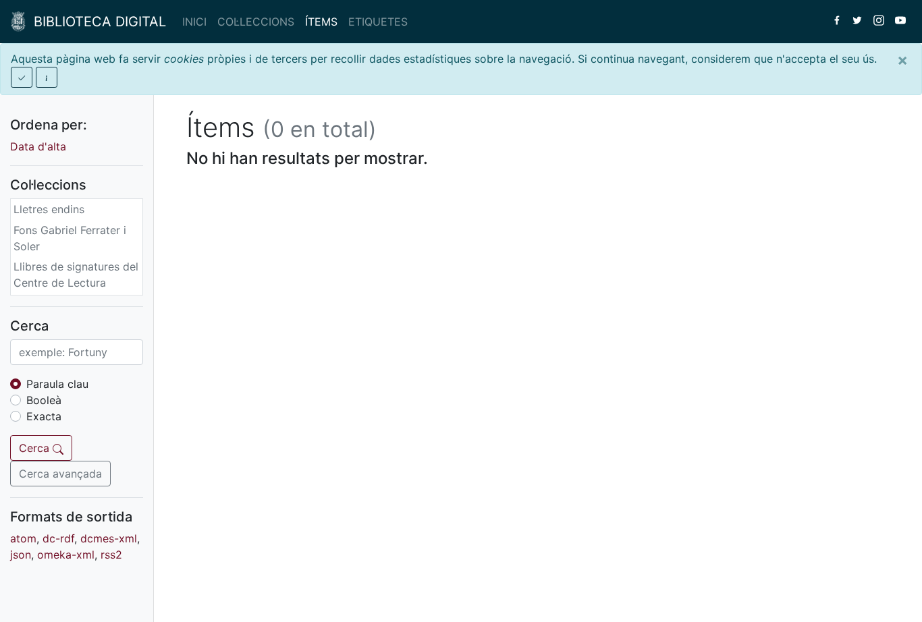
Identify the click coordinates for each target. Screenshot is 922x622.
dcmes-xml (108, 538)
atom (23, 538)
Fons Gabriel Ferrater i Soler (69, 238)
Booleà (43, 400)
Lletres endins (48, 209)
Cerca (36, 448)
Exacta (43, 416)
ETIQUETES (378, 21)
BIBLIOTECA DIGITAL (96, 21)
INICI (194, 21)
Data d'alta (38, 146)
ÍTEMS (321, 21)
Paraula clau (57, 384)
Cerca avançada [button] (60, 473)
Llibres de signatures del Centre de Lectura (75, 274)
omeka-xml (65, 554)
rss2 (111, 554)
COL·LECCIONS (255, 21)
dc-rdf (58, 538)
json (20, 554)
